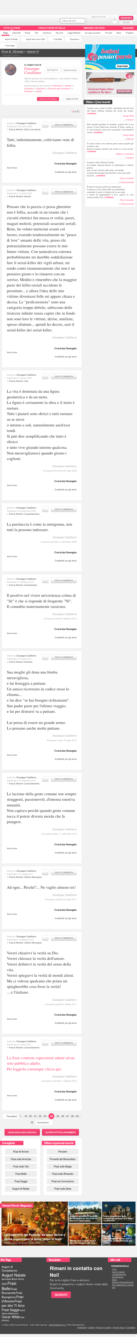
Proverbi (108, 32)
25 (57, 1116)
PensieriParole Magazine (17, 1205)
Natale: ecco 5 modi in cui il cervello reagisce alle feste (83, 1241)
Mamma (130, 139)
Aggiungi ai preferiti (45, 125)
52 (32, 1122)
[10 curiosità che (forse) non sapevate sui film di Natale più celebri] (118, 1235)
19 (25, 1116)
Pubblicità (81, 1327)
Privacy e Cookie (103, 1327)
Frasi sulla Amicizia (21, 1159)
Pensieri (62, 1151)
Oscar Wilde (11, 1316)
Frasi (5, 32)
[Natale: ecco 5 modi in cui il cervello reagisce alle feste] (84, 1235)
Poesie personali (127, 182)
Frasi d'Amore (12, 1298)
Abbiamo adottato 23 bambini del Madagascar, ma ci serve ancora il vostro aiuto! (84, 1218)
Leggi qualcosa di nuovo (22, 1132)
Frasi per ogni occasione (59, 88)
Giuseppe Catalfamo (32, 70)
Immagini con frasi (94, 27)
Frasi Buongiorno (12, 1295)
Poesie (27, 32)
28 (72, 1116)
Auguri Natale (14, 1275)
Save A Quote (118, 1272)
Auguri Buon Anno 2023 (35, 39)
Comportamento (31, 513)
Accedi (126, 22)
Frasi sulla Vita (21, 1166)
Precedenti (12, 1116)
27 (67, 1116)
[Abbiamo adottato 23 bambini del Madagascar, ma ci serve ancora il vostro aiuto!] (84, 1212)
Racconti (59, 32)
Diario (118, 32)
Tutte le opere (11, 27)
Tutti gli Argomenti (60, 1132)
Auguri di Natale (11, 39)
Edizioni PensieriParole (122, 1282)
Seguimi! (54, 69)
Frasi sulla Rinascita (62, 1173)
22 (40, 1116)
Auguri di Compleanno (9, 1268)
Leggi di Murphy (74, 32)
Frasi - (23, 19)
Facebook (91, 20)
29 (77, 1116)
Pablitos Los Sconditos (125, 154)
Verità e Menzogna (32, 877)
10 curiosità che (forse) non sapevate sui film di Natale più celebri (117, 1240)
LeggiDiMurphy (119, 1274)
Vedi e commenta (63, 124)
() (110, 111)
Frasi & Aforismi (16, 129)
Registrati (126, 18)
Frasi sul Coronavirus (62, 1181)
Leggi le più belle (48, 99)
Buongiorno (74, 39)
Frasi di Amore (21, 1151)
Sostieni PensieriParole (110, 56)
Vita (26, 380)
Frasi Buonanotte (9, 1291)
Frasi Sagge (10, 45)
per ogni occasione (92, 32)
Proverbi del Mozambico (63, 1159)
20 (30, 1116)
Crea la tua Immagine (65, 163)
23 (45, 1116)
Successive (43, 1122)
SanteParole (117, 1277)
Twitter (98, 20)
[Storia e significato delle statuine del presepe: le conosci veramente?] (118, 1212)
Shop (114, 1279)
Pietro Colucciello (127, 178)
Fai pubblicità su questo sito (123, 1286)
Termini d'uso (119, 1327)
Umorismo (47, 32)
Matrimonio (13, 1313)
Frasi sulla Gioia (62, 1188)
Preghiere (130, 32)
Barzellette (6, 1279)
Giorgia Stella (128, 116)
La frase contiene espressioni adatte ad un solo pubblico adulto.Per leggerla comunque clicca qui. (41, 1063)
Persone (130, 119)
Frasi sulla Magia (63, 1166)
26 (62, 1116)
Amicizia (28, 661)
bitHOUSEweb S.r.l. (57, 1324)
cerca (75, 20)
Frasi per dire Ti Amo (13, 1303)
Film (36, 32)
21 (35, 1116)
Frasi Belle (57, 39)
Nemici (27, 196)
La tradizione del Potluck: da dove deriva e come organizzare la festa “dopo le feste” (34, 1236)
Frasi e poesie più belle (52, 27)
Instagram (105, 20)
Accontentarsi (30, 585)
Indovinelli (16, 32)
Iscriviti (61, 1295)
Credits (91, 1327)
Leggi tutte (72, 99)
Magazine (128, 27)
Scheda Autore (70, 70)
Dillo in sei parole (32, 129)
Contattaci (130, 1327)
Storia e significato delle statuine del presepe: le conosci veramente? (118, 1218)
